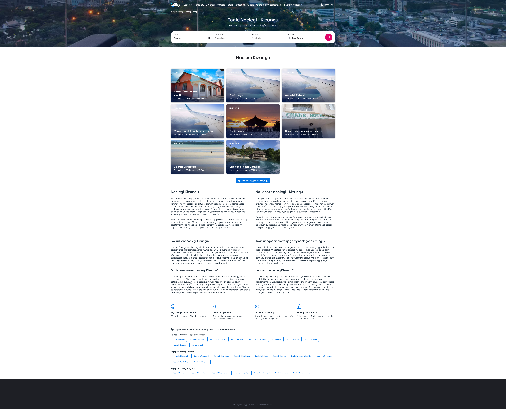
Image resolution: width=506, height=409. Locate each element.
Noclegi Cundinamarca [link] (301, 373)
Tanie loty (199, 4)
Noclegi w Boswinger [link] (324, 356)
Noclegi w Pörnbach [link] (221, 356)
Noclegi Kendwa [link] (311, 339)
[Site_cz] (229, 387)
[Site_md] (237, 387)
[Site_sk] (245, 387)
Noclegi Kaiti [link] (276, 339)
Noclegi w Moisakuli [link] (201, 362)
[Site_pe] (213, 387)
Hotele (230, 4)
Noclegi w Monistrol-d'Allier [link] (301, 356)
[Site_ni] (293, 387)
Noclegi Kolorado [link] (281, 373)
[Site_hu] (253, 387)
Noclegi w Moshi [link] (179, 339)
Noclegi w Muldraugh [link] (180, 356)
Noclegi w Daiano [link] (261, 356)
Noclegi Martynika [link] (241, 373)
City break (210, 4)
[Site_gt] (300, 387)
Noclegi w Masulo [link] (293, 339)
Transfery (287, 4)
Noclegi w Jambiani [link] (197, 339)
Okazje (250, 4)
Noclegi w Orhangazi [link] (201, 356)
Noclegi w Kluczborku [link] (242, 356)
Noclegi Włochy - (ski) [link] (262, 373)
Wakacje (221, 4)
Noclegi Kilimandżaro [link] (198, 373)
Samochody (240, 4)
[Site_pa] (277, 387)
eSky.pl (173, 12)
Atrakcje (260, 4)
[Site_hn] (308, 387)
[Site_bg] (206, 387)
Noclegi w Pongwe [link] (179, 345)
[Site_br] (190, 387)
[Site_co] (261, 387)
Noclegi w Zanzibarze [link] (217, 339)
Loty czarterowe (273, 4)
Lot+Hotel (188, 4)
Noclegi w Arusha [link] (237, 339)
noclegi (180, 12)
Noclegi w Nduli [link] (197, 345)
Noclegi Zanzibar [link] (179, 373)
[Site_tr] (221, 387)
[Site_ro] (198, 387)
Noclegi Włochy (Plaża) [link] (220, 373)
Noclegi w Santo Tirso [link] (181, 362)
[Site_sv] (285, 387)
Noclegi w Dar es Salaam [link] (258, 339)
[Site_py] (316, 387)
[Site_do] (269, 387)
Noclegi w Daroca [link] (279, 356)
